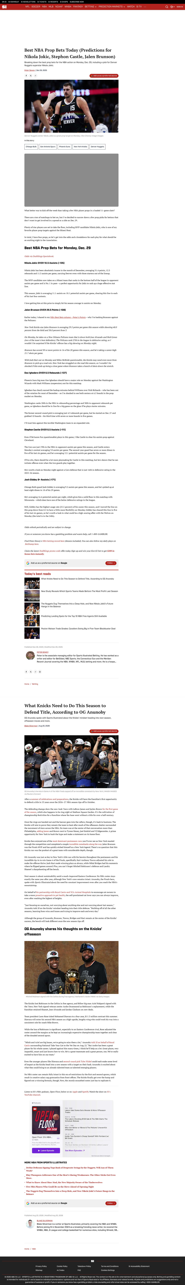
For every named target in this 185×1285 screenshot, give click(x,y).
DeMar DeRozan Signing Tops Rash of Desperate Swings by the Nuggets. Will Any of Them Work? (69, 1169)
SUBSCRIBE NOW (77, 2)
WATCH (131, 7)
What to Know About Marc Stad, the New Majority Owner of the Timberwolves (64, 1182)
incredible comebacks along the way (85, 844)
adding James (43, 831)
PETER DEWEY (42, 652)
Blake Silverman (30, 726)
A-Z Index (60, 1270)
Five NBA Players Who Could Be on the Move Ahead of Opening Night (60, 1186)
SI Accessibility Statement (139, 1266)
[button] (91, 7)
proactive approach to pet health (50, 895)
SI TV (139, 7)
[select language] (172, 7)
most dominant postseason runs (67, 841)
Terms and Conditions (110, 1266)
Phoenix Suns (64, 147)
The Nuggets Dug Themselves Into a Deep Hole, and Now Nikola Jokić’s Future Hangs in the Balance (70, 1192)
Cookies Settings (108, 1270)
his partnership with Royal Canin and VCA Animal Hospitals (63, 892)
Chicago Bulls (31, 147)
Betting (35, 684)
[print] (40, 672)
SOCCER (36, 7)
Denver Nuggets (97, 147)
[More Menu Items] (145, 6)
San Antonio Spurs (47, 147)
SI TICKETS (41, 2)
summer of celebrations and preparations (49, 799)
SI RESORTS (53, 2)
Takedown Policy (84, 1266)
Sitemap (39, 1270)
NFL (27, 7)
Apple (75, 1091)
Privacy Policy (41, 1266)
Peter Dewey (29, 70)
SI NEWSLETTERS (28, 2)
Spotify (85, 1091)
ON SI (4, 2)
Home (26, 684)
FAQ (79, 1270)
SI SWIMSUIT (13, 2)
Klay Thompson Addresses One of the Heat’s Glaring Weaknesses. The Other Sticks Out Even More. (70, 1176)
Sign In (180, 7)
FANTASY (78, 7)
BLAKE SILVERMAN (45, 1221)
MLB (51, 7)
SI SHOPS (64, 2)
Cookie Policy (62, 1266)
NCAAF (59, 7)
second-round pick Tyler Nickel (77, 1061)
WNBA (68, 7)
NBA (44, 7)
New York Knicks (80, 147)
